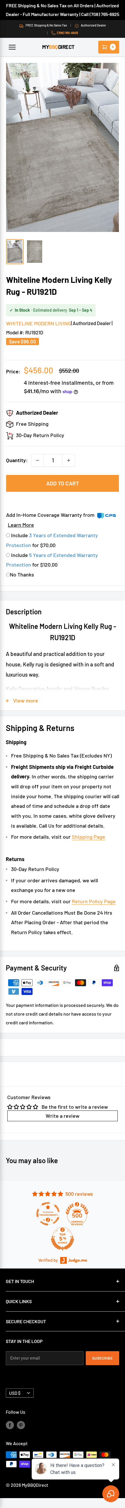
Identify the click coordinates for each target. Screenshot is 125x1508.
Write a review (62, 1116)
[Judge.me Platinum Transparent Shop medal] (48, 1213)
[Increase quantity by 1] (69, 460)
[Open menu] (12, 47)
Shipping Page (88, 836)
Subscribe (102, 1358)
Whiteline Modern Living (38, 323)
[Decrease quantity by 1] (37, 460)
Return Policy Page (94, 901)
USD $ (15, 1393)
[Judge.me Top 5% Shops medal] (62, 1238)
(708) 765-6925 (67, 33)
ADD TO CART (62, 483)
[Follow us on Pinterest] (21, 1424)
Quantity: (17, 460)
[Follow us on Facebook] (10, 1424)
